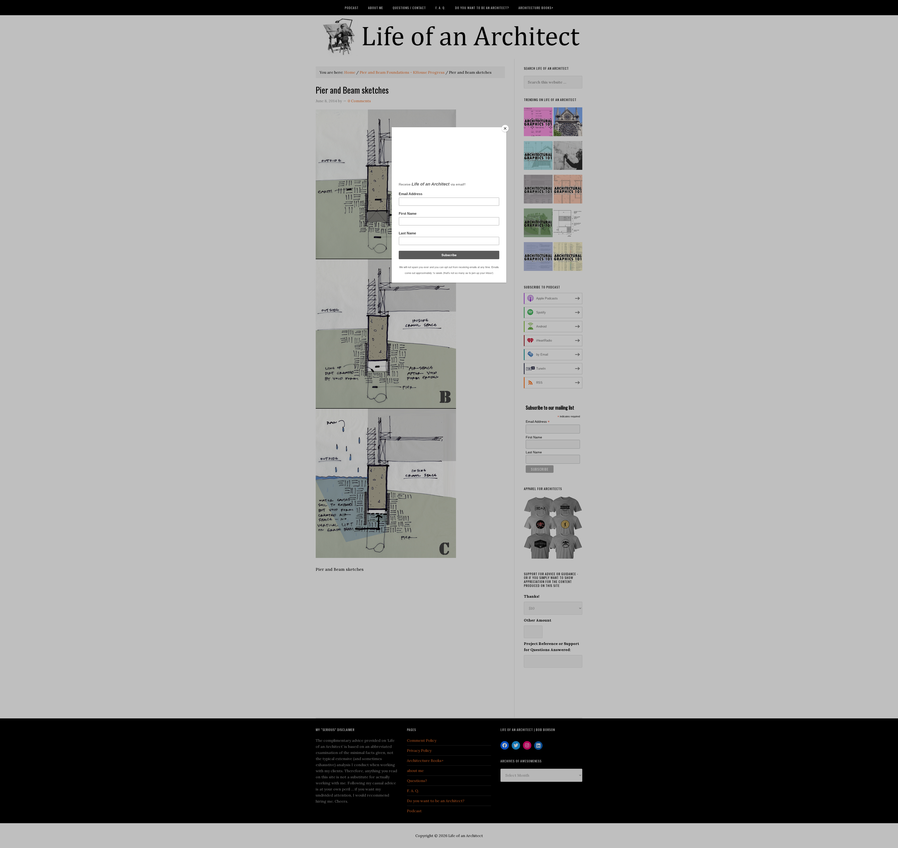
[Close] (505, 128)
